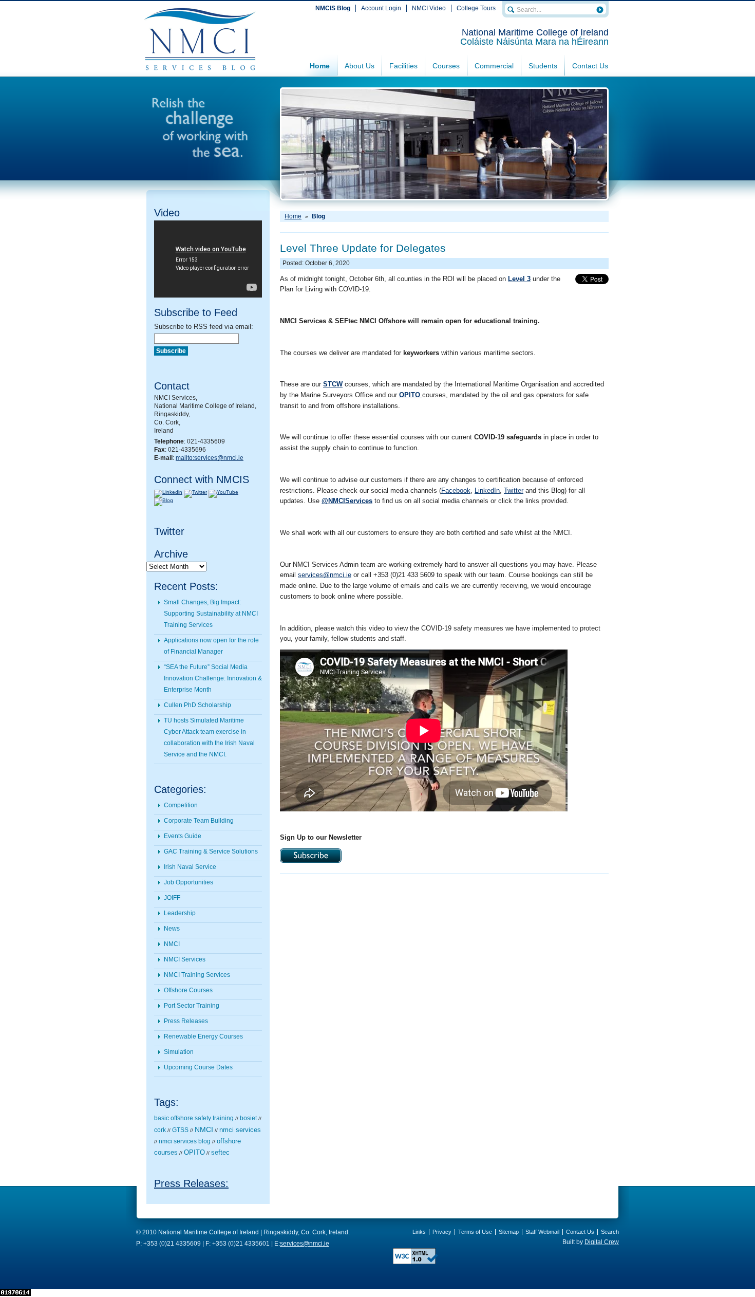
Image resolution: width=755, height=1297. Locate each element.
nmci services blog (185, 1141)
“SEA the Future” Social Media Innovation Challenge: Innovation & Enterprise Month (213, 678)
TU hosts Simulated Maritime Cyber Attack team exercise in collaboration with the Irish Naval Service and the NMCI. (209, 737)
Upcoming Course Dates (198, 1067)
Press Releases (186, 1021)
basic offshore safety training (194, 1118)
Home (320, 66)
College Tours (476, 8)
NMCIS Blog (332, 8)
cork (160, 1130)
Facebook (455, 490)
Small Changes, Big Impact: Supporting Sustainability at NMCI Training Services (211, 613)
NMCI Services (184, 959)
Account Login (381, 8)
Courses (446, 66)
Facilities (403, 66)
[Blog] (163, 500)
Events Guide (182, 836)
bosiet (248, 1118)
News (172, 928)
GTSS (180, 1130)
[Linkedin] (168, 492)
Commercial (494, 66)
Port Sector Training (191, 1005)
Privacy (441, 1232)
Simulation (179, 1051)
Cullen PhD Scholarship (197, 705)
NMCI (172, 944)
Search (610, 1232)
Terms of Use (475, 1232)
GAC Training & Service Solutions (211, 851)
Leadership (180, 913)
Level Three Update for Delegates (363, 248)
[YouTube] (223, 492)
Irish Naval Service (190, 866)
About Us (359, 66)
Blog (318, 216)
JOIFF (172, 897)
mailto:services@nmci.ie (209, 457)
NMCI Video (429, 8)
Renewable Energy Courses (203, 1036)
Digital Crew (601, 1242)
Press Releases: (191, 1183)
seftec (220, 1152)
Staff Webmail (542, 1232)
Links (419, 1232)
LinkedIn (487, 490)
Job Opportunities (188, 882)
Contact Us (590, 66)
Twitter (513, 490)
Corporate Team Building (199, 820)
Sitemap (509, 1232)
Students (542, 66)
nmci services (240, 1130)
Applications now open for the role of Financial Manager (211, 646)
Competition (181, 805)
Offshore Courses (188, 990)
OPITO (194, 1152)
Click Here (311, 855)
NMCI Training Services (197, 974)
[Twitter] (195, 492)
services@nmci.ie (324, 575)
